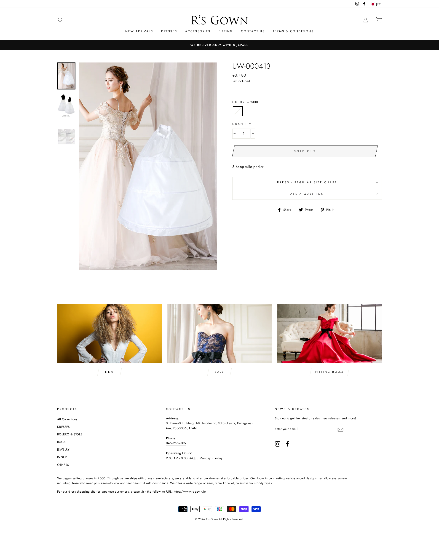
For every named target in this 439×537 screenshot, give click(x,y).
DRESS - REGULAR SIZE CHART (307, 182)
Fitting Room (329, 372)
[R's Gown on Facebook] (287, 444)
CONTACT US (253, 31)
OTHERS (63, 464)
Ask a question (307, 194)
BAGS (61, 442)
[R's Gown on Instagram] (277, 444)
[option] (219, 45)
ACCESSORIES (198, 31)
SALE (219, 372)
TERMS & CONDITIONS (293, 31)
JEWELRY (63, 449)
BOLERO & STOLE (69, 434)
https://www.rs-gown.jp (190, 491)
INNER (62, 457)
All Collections (67, 419)
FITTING (226, 31)
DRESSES (169, 31)
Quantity (242, 124)
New (109, 372)
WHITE (237, 111)
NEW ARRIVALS (139, 31)
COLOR (245, 102)
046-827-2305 (176, 443)
